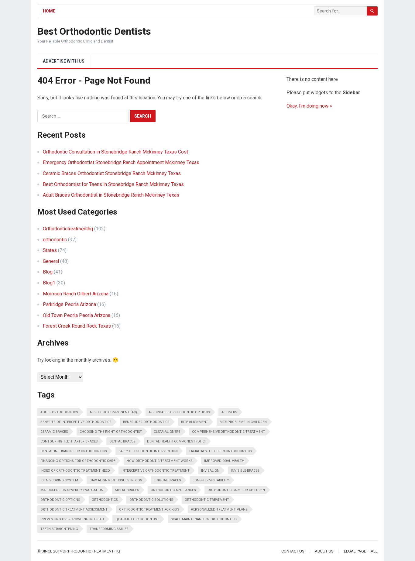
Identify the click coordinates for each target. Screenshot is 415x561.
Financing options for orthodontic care (77, 461)
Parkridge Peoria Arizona (69, 304)
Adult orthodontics (59, 412)
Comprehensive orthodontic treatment (228, 432)
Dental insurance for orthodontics (73, 451)
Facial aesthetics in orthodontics (220, 451)
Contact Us (292, 551)
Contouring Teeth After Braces (69, 441)
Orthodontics (105, 500)
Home (49, 11)
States (50, 250)
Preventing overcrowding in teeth (72, 519)
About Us (324, 551)
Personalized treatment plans (219, 509)
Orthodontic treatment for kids (149, 509)
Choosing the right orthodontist (111, 432)
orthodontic (55, 240)
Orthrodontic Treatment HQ (91, 551)
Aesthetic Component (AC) (113, 412)
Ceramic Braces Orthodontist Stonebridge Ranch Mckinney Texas (112, 173)
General (51, 261)
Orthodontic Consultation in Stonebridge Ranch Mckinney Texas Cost (115, 152)
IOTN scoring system (59, 480)
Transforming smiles (109, 529)
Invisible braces (245, 471)
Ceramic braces (54, 432)
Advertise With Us (63, 61)
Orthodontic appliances (173, 490)
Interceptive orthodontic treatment (156, 471)
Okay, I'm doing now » (309, 106)
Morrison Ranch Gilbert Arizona (75, 294)
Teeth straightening (59, 529)
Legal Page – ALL (361, 551)
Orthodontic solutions (151, 500)
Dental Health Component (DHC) (176, 441)
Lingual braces (167, 480)
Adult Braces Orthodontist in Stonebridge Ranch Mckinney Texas (111, 195)
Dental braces (122, 441)
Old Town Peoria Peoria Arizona (76, 315)
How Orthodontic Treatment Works (160, 461)
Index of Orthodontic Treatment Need (75, 471)
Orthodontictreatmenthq (68, 229)
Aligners (229, 412)
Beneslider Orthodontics (146, 422)
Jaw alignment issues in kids (116, 480)
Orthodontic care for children (236, 490)
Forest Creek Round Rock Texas (77, 326)
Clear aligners (167, 432)
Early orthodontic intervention (148, 451)
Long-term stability (211, 480)
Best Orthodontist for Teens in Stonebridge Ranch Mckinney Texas (113, 184)
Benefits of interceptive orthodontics (75, 422)
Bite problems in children (243, 422)
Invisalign (210, 471)
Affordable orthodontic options (179, 412)
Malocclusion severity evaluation (71, 490)
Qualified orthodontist (137, 519)
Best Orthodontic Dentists (94, 31)
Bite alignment (194, 422)
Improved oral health (224, 461)
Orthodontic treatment (207, 500)
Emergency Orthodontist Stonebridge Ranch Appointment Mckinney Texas (121, 162)
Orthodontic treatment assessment (74, 509)
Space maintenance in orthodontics (204, 519)
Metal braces (127, 490)
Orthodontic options (60, 500)
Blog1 (49, 283)
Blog (48, 272)
